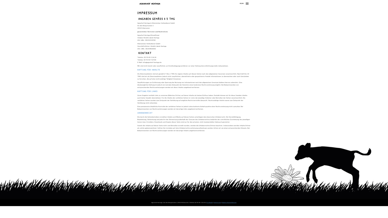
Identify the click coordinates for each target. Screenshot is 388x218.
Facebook (210, 202)
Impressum (217, 202)
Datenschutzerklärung (229, 202)
